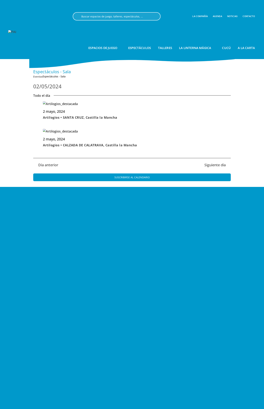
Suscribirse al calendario (132, 177)
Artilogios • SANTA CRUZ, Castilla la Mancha (80, 117)
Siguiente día (215, 164)
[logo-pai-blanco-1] (12, 32)
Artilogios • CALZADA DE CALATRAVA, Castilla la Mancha (90, 145)
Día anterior (48, 164)
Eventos (38, 76)
